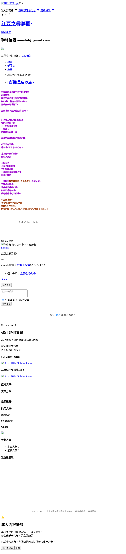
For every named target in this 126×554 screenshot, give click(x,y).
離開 (18, 548)
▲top (4, 279)
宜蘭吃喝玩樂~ (28, 273)
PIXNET (40, 511)
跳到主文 (6, 32)
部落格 (11, 65)
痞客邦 (21, 265)
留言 (27, 265)
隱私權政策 (80, 511)
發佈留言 (6, 304)
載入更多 (6, 285)
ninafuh (5, 247)
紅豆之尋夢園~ (17, 24)
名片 (9, 69)
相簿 (9, 62)
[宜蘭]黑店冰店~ (20, 82)
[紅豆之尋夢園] (2, 49)
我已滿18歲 (7, 548)
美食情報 (26, 55)
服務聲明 (92, 511)
